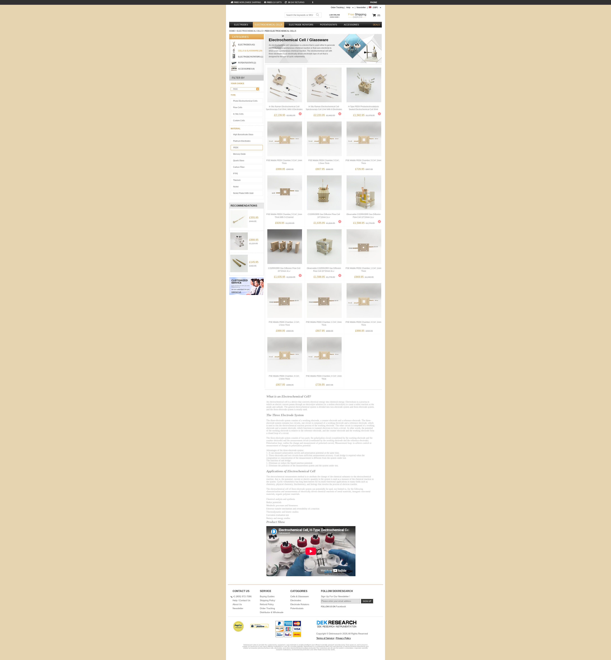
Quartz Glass (238, 160)
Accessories (351, 25)
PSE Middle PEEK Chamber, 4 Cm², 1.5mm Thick (284, 377)
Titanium (237, 180)
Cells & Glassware (299, 596)
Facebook (341, 606)
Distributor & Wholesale (271, 612)
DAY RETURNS (296, 2)
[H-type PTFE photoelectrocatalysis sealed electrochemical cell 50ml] (239, 241)
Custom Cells (239, 120)
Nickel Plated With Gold (243, 193)
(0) (378, 15)
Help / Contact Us (241, 600)
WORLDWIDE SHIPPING (247, 2)
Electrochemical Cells (268, 25)
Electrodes (241, 25)
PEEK (235, 89)
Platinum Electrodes (241, 141)
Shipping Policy (267, 600)
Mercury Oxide (239, 154)
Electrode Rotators (301, 25)
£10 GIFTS (274, 2)
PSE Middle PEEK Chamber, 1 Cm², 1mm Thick (363, 269)
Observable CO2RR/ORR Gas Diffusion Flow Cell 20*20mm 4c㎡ (324, 269)
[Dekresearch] (249, 14)
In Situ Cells (238, 114)
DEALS (376, 25)
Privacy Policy (343, 638)
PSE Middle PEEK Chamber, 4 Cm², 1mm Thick (363, 323)
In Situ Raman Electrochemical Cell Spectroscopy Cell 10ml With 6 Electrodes (324, 108)
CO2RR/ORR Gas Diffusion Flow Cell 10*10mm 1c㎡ (324, 215)
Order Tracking (337, 7)
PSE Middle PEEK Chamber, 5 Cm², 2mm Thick (363, 161)
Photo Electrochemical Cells (245, 101)
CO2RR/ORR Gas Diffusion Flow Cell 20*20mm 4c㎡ (284, 269)
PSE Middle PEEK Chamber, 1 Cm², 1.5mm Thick (284, 323)
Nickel (236, 187)
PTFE (235, 174)
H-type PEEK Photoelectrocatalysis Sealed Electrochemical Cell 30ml (363, 108)
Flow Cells (237, 107)
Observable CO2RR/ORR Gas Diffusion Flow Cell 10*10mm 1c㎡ (363, 215)
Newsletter (361, 7)
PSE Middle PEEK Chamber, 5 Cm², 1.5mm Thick (323, 161)
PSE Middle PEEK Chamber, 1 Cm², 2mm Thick (324, 323)
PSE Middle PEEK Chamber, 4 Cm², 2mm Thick (324, 377)
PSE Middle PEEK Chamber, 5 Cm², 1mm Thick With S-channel (284, 215)
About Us (237, 604)
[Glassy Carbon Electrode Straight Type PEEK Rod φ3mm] (239, 263)
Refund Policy (267, 604)
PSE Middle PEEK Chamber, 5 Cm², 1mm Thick (284, 161)
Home (232, 31)
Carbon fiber (239, 167)
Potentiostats (328, 25)
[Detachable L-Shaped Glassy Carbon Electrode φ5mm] (239, 219)
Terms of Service (325, 638)
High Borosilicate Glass (243, 134)
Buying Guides (267, 596)
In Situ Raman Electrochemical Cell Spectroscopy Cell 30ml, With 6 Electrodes (284, 108)
